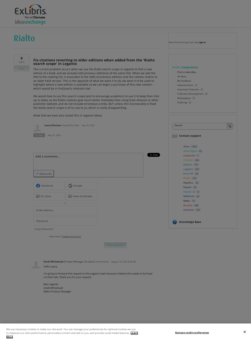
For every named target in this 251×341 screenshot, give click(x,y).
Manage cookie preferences (192, 332)
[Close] (244, 331)
